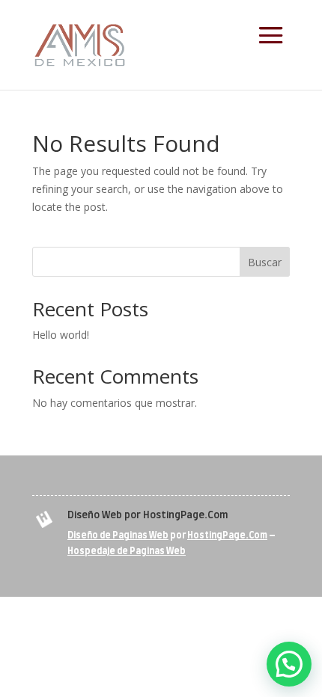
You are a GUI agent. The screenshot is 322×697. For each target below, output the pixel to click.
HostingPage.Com (227, 535)
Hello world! (60, 335)
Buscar (265, 262)
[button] (289, 664)
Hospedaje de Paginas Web (126, 551)
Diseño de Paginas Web (117, 535)
